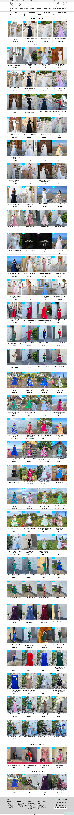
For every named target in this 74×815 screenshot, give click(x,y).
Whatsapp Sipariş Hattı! (70, 814)
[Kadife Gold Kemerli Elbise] (44, 755)
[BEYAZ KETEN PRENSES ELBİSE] (44, 403)
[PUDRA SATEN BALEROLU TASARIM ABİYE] (44, 218)
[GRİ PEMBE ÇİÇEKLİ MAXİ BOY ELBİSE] (29, 496)
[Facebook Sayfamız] (55, 799)
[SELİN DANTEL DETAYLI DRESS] (59, 171)
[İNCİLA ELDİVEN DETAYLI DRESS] (14, 171)
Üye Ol (38, 803)
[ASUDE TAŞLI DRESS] (14, 29)
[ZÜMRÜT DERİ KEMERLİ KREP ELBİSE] (14, 728)
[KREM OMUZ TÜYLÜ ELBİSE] (59, 612)
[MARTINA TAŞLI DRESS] (29, 287)
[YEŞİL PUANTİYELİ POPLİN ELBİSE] (29, 403)
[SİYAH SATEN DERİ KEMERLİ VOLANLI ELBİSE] (59, 681)
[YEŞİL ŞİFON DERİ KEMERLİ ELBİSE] (14, 403)
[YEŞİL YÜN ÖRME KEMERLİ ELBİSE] (44, 565)
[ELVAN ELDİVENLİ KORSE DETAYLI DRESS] (44, 171)
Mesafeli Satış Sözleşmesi (22, 805)
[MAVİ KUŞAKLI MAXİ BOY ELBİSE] (14, 496)
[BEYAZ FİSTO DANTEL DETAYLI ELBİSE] (14, 542)
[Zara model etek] (14, 755)
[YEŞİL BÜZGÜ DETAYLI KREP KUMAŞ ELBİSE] (14, 565)
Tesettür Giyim (10, 806)
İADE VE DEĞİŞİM (20, 803)
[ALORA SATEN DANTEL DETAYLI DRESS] (44, 194)
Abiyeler (9, 803)
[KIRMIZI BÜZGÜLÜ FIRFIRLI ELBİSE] (29, 334)
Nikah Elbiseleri (10, 805)
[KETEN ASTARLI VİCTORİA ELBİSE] (29, 728)
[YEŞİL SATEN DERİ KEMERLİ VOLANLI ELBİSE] (29, 704)
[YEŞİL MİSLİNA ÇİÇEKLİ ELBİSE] (59, 496)
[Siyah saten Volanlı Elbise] (14, 473)
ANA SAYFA (10, 8)
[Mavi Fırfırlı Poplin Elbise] (59, 473)
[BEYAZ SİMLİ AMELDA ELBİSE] (44, 681)
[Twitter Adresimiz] (59, 799)
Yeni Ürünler (29, 805)
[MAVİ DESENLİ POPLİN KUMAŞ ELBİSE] (29, 380)
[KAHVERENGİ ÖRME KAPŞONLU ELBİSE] (44, 704)
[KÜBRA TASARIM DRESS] (44, 148)
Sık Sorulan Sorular (40, 805)
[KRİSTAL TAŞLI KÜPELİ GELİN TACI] (44, 241)
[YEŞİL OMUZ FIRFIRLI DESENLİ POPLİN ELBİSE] (44, 542)
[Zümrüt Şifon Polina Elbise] (59, 635)
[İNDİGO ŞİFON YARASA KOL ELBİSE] (14, 380)
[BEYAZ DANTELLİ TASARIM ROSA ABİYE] (44, 55)
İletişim (38, 808)
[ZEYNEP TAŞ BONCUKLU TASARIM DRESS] (59, 55)
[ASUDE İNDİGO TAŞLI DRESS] (44, 102)
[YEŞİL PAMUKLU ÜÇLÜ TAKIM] (14, 334)
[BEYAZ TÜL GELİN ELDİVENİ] (14, 241)
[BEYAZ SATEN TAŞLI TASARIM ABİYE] (29, 55)
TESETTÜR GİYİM (47, 8)
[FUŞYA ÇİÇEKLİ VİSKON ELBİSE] (44, 449)
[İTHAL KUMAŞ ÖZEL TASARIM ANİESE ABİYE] (59, 287)
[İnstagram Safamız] (64, 799)
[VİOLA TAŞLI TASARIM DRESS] (29, 79)
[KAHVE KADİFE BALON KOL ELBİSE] (29, 589)
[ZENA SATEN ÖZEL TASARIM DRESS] (14, 148)
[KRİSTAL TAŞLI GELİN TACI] (29, 241)
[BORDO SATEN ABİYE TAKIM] (29, 310)
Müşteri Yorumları (40, 806)
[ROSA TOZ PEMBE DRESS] (29, 29)
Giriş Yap (39, 804)
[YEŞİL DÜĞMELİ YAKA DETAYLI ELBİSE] (14, 589)
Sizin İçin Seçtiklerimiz (31, 807)
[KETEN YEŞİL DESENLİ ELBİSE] (14, 519)
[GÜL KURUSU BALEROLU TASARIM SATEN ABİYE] (29, 218)
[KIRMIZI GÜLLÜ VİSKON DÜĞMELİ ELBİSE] (29, 426)
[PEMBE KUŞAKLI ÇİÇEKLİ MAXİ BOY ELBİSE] (59, 403)
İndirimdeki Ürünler (31, 804)
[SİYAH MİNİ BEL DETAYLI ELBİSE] (29, 357)
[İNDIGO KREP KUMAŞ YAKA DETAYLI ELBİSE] (14, 681)
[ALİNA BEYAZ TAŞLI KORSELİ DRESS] (14, 79)
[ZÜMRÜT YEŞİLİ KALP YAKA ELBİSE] (29, 565)
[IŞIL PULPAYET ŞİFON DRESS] (29, 171)
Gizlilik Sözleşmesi (20, 804)
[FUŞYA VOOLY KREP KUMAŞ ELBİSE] (44, 426)
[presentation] (65, 19)
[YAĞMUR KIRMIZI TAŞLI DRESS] (59, 102)
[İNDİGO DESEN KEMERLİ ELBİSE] (44, 334)
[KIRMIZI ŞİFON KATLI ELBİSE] (44, 310)
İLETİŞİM (64, 8)
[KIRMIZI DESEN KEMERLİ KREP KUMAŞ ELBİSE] (59, 334)
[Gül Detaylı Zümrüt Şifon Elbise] (44, 635)
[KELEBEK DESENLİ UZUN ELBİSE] (59, 728)
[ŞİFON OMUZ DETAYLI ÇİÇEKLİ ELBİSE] (29, 519)
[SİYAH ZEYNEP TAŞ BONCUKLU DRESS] (59, 29)
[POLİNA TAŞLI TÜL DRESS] (29, 264)
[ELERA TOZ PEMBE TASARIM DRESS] (14, 287)
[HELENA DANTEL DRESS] (29, 194)
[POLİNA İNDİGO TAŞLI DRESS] (14, 264)
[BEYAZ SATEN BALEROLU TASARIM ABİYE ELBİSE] (59, 218)
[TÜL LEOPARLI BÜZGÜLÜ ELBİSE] (59, 589)
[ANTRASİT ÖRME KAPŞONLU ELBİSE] (59, 704)
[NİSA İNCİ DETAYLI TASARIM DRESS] (59, 125)
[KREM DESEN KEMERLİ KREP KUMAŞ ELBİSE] (14, 357)
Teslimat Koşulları (20, 806)
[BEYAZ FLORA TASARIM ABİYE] (14, 55)
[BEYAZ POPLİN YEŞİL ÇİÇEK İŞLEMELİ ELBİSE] (44, 519)
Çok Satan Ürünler (30, 803)
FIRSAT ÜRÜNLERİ (57, 8)
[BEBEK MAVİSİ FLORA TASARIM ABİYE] (44, 287)
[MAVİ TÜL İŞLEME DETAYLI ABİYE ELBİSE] (29, 612)
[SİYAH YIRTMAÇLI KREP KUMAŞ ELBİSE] (29, 542)
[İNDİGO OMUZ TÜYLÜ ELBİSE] (14, 635)
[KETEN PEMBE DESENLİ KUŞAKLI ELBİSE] (59, 519)
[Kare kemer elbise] (59, 357)
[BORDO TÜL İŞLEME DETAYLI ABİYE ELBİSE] (44, 612)
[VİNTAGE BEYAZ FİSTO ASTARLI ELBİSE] (44, 473)
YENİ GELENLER (39, 8)
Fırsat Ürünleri (10, 807)
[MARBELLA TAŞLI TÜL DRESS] (14, 194)
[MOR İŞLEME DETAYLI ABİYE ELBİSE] (14, 612)
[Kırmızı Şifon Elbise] (29, 782)
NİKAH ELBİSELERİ (30, 8)
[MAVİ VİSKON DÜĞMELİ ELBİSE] (14, 426)
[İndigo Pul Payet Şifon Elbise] (44, 658)
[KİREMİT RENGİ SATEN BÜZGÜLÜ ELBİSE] (44, 589)
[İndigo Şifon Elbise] (59, 782)
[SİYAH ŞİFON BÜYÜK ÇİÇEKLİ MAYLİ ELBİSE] (14, 782)
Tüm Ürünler (29, 808)
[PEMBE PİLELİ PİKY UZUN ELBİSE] (14, 704)
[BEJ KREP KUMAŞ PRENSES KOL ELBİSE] (29, 681)
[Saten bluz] (29, 755)
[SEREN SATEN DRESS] (14, 125)
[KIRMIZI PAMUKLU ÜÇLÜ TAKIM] (59, 310)
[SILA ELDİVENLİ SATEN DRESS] (29, 148)
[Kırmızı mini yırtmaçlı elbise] (59, 755)
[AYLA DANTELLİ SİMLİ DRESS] (59, 264)
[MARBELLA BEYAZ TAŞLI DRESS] (44, 29)
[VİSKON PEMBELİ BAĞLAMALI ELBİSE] (29, 449)
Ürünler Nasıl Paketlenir (41, 807)
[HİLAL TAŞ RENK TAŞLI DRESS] (44, 125)
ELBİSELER (22, 8)
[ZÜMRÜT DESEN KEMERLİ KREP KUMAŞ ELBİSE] (29, 635)
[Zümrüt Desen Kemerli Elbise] (44, 357)
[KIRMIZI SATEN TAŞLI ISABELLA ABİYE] (14, 310)
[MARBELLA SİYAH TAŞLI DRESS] (29, 125)
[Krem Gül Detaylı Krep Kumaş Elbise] (44, 782)
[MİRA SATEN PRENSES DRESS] (59, 148)
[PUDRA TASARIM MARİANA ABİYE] (14, 218)
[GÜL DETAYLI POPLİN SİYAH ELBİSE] (44, 728)
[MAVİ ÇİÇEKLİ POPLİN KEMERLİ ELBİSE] (44, 380)
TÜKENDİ (29, 763)
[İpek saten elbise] (14, 658)
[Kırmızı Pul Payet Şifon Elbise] (29, 658)
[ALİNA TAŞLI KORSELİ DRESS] (44, 264)
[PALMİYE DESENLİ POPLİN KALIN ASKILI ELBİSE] (44, 496)
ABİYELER (16, 8)
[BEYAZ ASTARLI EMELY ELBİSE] (59, 542)
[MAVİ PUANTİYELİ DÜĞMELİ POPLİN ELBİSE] (14, 449)
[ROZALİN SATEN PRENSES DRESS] (59, 194)
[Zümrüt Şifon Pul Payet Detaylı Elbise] (59, 658)
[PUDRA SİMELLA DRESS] (59, 241)
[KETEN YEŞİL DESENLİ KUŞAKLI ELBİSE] (59, 380)
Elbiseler (9, 804)
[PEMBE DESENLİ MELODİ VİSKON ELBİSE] (29, 473)
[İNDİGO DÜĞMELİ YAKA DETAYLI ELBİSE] (59, 565)
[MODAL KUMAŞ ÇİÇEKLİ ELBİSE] (59, 426)
